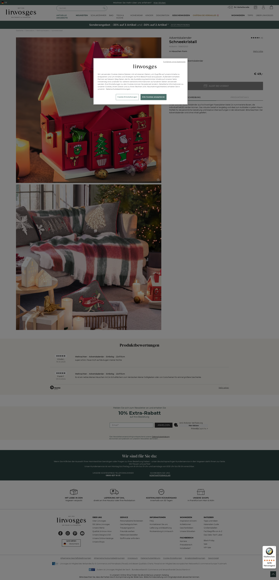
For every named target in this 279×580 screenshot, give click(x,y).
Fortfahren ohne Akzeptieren (174, 62)
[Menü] (274, 547)
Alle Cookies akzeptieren (153, 97)
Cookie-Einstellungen (127, 97)
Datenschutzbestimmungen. (118, 89)
